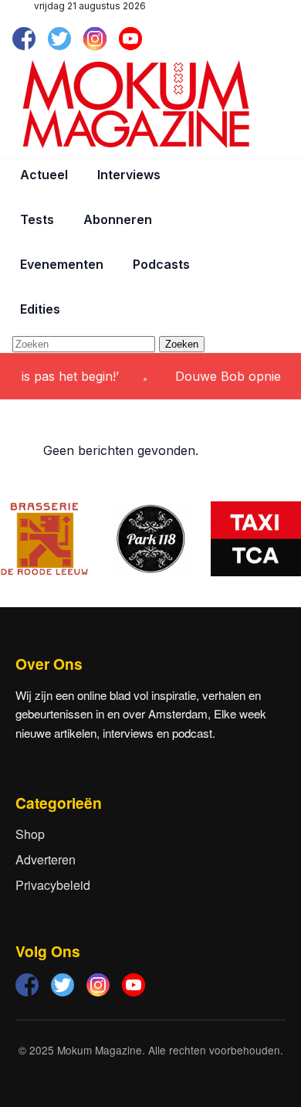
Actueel (44, 174)
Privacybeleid (52, 885)
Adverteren (45, 859)
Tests (37, 219)
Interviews (129, 174)
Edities (40, 309)
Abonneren (117, 219)
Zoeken (181, 344)
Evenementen (61, 264)
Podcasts (161, 264)
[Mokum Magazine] (136, 104)
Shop (30, 834)
